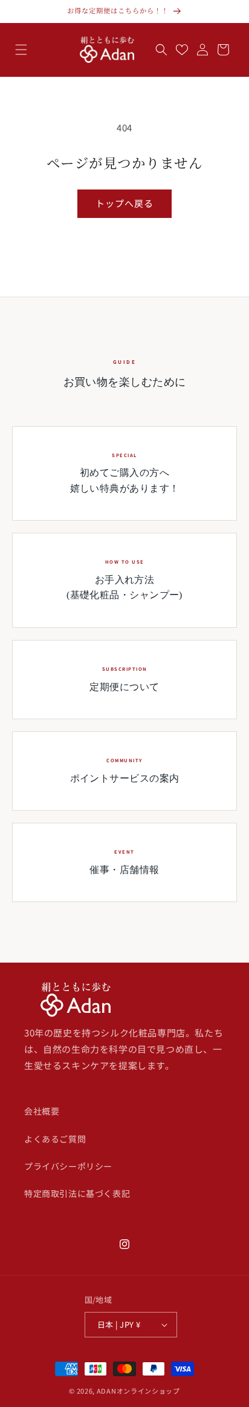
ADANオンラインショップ (138, 1390)
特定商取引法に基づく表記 (77, 1193)
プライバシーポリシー (68, 1166)
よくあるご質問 (55, 1139)
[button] (21, 49)
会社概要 (41, 1111)
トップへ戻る (124, 203)
